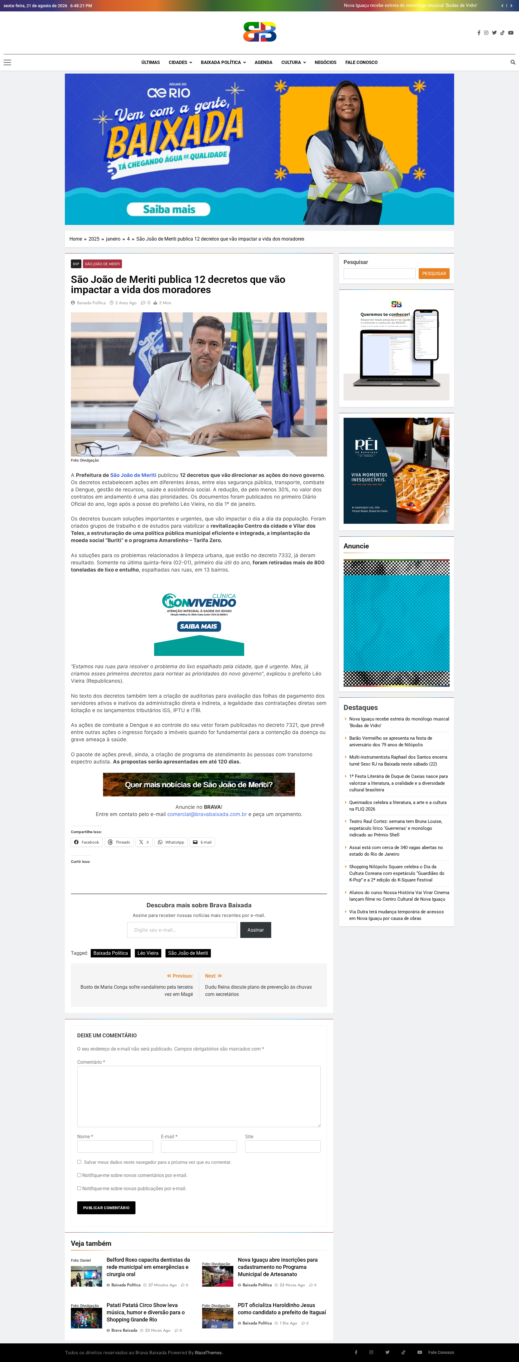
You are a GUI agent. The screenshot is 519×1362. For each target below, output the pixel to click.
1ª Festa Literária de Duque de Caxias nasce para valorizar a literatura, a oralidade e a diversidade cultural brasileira (398, 783)
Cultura (291, 62)
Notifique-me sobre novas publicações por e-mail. (134, 1188)
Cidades (178, 62)
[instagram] (486, 33)
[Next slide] (511, 5)
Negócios (325, 62)
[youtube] (510, 33)
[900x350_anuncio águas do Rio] (259, 149)
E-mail (169, 1136)
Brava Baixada (124, 1330)
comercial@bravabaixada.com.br (207, 814)
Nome (85, 1136)
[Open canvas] (7, 62)
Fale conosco (361, 62)
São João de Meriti (102, 263)
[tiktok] (502, 33)
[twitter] (494, 33)
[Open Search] (513, 62)
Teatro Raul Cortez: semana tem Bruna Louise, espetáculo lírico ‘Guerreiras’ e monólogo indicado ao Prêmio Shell (395, 828)
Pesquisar (356, 262)
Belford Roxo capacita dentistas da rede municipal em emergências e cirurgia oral (148, 1267)
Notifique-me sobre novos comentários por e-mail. (134, 1175)
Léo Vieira (148, 953)
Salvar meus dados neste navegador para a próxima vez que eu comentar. (157, 1162)
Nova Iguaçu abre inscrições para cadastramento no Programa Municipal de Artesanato (278, 1267)
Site (249, 1136)
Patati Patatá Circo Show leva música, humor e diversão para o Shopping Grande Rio (146, 1312)
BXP (76, 263)
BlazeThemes (208, 1352)
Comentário (91, 1062)
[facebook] (479, 33)
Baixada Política (221, 62)
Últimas (150, 62)
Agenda (263, 62)
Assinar (255, 930)
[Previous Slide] (502, 5)
